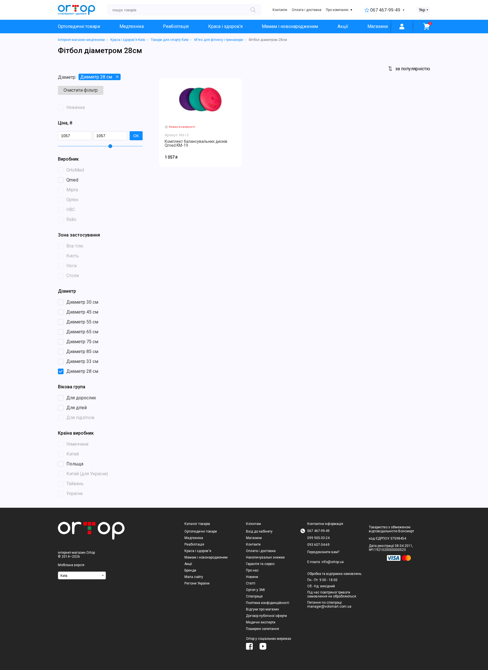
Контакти (280, 10)
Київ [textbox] (63, 576)
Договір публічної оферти (266, 616)
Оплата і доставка (306, 10)
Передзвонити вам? (323, 552)
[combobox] (82, 575)
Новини (252, 577)
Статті (250, 583)
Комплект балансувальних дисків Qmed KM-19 (196, 143)
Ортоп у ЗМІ (255, 590)
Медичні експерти (260, 622)
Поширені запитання (262, 629)
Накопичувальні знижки (265, 557)
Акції (342, 26)
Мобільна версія (71, 565)
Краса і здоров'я (225, 26)
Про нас (252, 570)
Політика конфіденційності (267, 603)
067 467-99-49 (385, 10)
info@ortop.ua (333, 562)
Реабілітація (176, 26)
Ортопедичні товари (79, 26)
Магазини (377, 26)
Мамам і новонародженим (290, 26)
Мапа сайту (193, 577)
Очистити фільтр (81, 90)
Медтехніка (131, 26)
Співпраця (254, 596)
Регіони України (197, 583)
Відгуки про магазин (262, 609)
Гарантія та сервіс (260, 564)
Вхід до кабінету (259, 531)
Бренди (190, 570)
